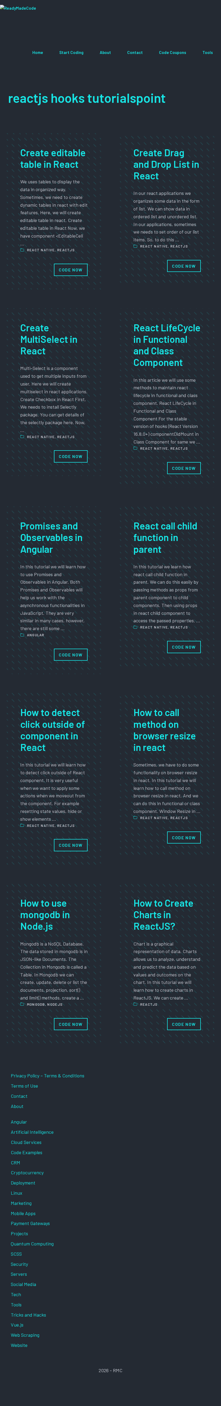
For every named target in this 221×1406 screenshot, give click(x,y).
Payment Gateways (30, 1223)
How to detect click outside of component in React (52, 729)
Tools (207, 52)
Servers (19, 1274)
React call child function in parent (165, 537)
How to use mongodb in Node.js (45, 914)
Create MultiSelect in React (48, 339)
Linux (16, 1193)
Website (19, 1345)
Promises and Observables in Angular (51, 537)
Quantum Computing (32, 1244)
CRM (15, 1162)
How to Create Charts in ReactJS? (163, 914)
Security (19, 1264)
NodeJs (55, 1004)
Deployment (23, 1183)
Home (37, 52)
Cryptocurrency (27, 1172)
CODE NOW (71, 269)
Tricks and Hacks (28, 1315)
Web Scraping (25, 1335)
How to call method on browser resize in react (164, 729)
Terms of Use (24, 1086)
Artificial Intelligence (32, 1132)
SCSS (16, 1254)
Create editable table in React (53, 158)
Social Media (23, 1284)
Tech (16, 1294)
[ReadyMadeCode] (39, 19)
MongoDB (36, 1004)
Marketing (21, 1203)
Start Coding (71, 52)
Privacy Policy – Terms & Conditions (47, 1075)
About (105, 52)
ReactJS (66, 250)
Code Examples (26, 1152)
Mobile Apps (23, 1213)
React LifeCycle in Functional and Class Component (167, 345)
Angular (35, 635)
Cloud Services (26, 1142)
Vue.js (17, 1325)
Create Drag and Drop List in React (166, 164)
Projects (19, 1233)
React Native (41, 250)
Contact (135, 52)
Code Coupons (172, 52)
